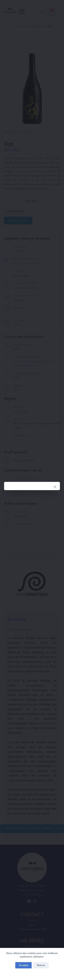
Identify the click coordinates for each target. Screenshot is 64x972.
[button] (55, 486)
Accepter (23, 965)
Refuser (41, 965)
